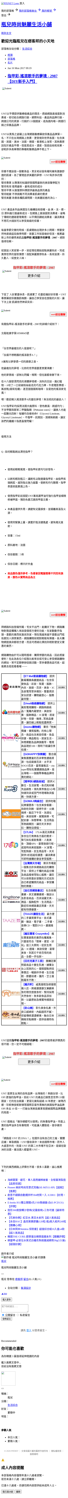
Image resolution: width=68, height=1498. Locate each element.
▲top (4, 1293)
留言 (25, 1279)
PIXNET (14, 1451)
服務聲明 (34, 1454)
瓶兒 (3, 1261)
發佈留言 (7, 1319)
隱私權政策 (56, 1451)
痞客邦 (19, 1279)
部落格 (11, 59)
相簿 (10, 55)
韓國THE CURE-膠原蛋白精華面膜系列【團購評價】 (37, 1236)
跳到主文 (6, 33)
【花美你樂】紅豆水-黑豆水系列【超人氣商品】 (35, 1217)
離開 (18, 1492)
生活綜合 (27, 48)
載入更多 (7, 1299)
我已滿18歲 (8, 1492)
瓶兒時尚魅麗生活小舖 (26, 24)
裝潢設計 (26, 1288)
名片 (10, 62)
